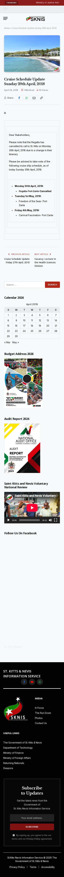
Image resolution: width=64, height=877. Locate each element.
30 (16, 336)
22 (8, 331)
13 (48, 320)
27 (47, 331)
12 (40, 320)
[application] (32, 507)
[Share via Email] (34, 98)
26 (40, 331)
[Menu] (5, 9)
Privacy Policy (33, 839)
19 (40, 325)
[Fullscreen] (55, 520)
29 (8, 336)
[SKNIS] (35, 18)
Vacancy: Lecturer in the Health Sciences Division (45, 262)
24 (24, 331)
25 (32, 331)
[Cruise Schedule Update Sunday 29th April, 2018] (32, 53)
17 (24, 325)
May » (15, 342)
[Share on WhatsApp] (26, 98)
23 (16, 331)
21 (56, 325)
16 (16, 325)
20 (47, 325)
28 (55, 331)
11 (32, 320)
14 (56, 320)
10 (24, 320)
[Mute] (50, 520)
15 (8, 325)
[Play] (8, 520)
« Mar (7, 342)
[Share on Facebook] (19, 98)
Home (7, 28)
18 (32, 325)
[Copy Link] (41, 98)
